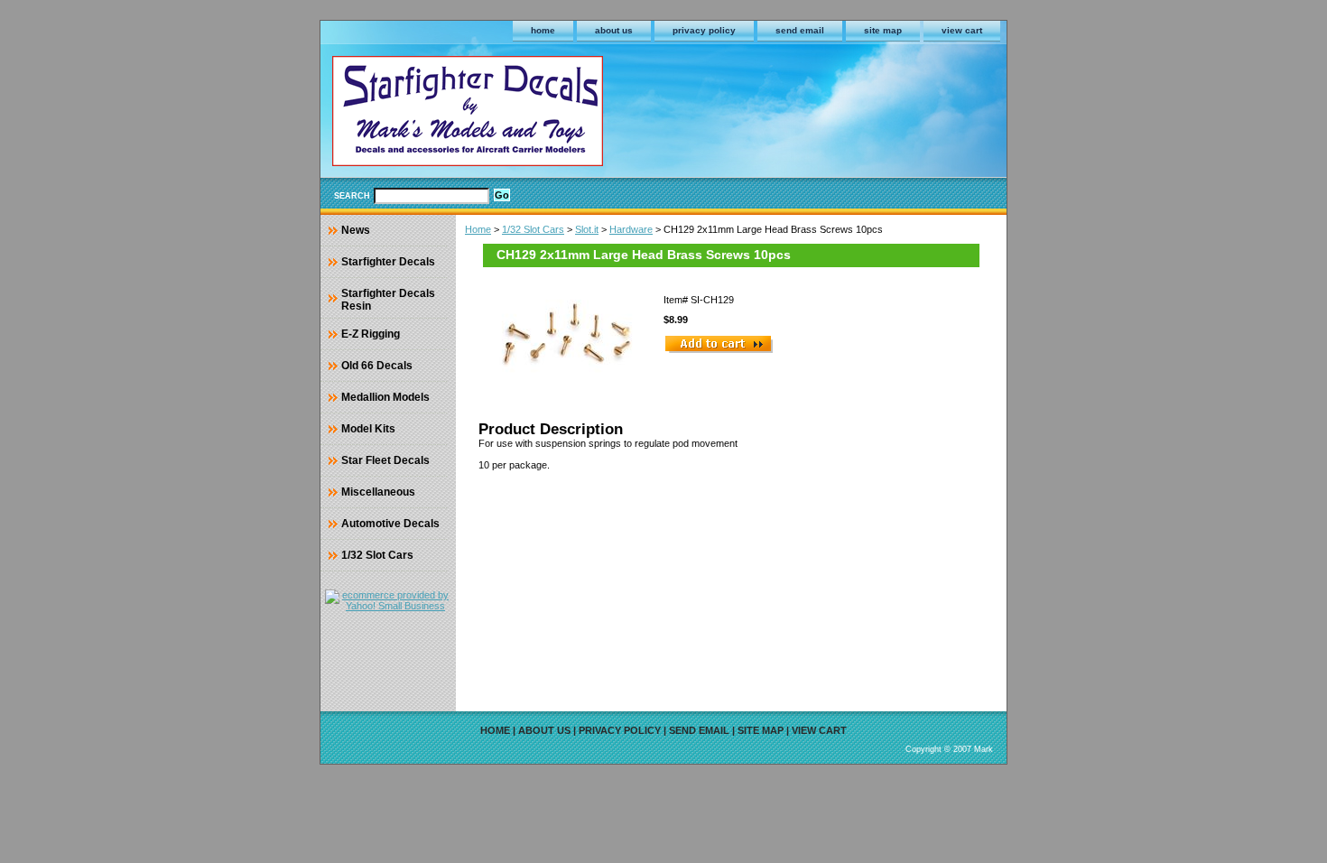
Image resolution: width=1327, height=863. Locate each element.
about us (614, 30)
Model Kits (368, 428)
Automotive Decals (390, 523)
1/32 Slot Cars (533, 229)
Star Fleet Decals (385, 460)
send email (799, 30)
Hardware (631, 229)
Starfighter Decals (388, 261)
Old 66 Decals (377, 365)
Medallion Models (385, 397)
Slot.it (587, 229)
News (355, 230)
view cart (962, 30)
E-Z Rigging (370, 334)
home (543, 30)
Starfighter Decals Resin (388, 299)
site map (883, 30)
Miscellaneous (378, 492)
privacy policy (704, 30)
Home (478, 229)
